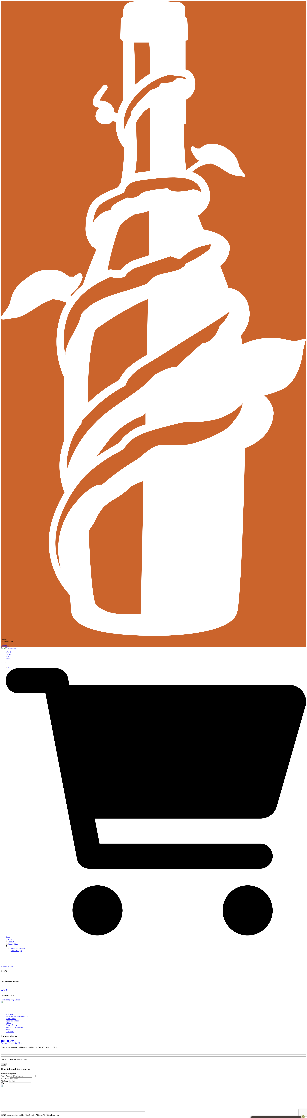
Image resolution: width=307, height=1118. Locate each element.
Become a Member (18, 948)
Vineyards (9, 1014)
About (8, 659)
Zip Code (5, 1081)
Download (5, 646)
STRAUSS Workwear (14, 1027)
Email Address (7, 1076)
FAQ (8, 1029)
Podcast (10, 942)
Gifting (8, 1023)
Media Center (11, 1019)
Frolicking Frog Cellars (11, 1000)
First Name (5, 1079)
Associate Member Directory (17, 1016)
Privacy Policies (12, 1025)
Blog (10, 939)
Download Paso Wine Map (11, 1043)
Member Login (16, 951)
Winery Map (13, 944)
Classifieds (10, 1032)
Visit (7, 656)
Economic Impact (12, 1021)
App (9, 667)
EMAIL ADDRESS (9, 1060)
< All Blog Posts (7, 966)
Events (8, 654)
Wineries (9, 652)
